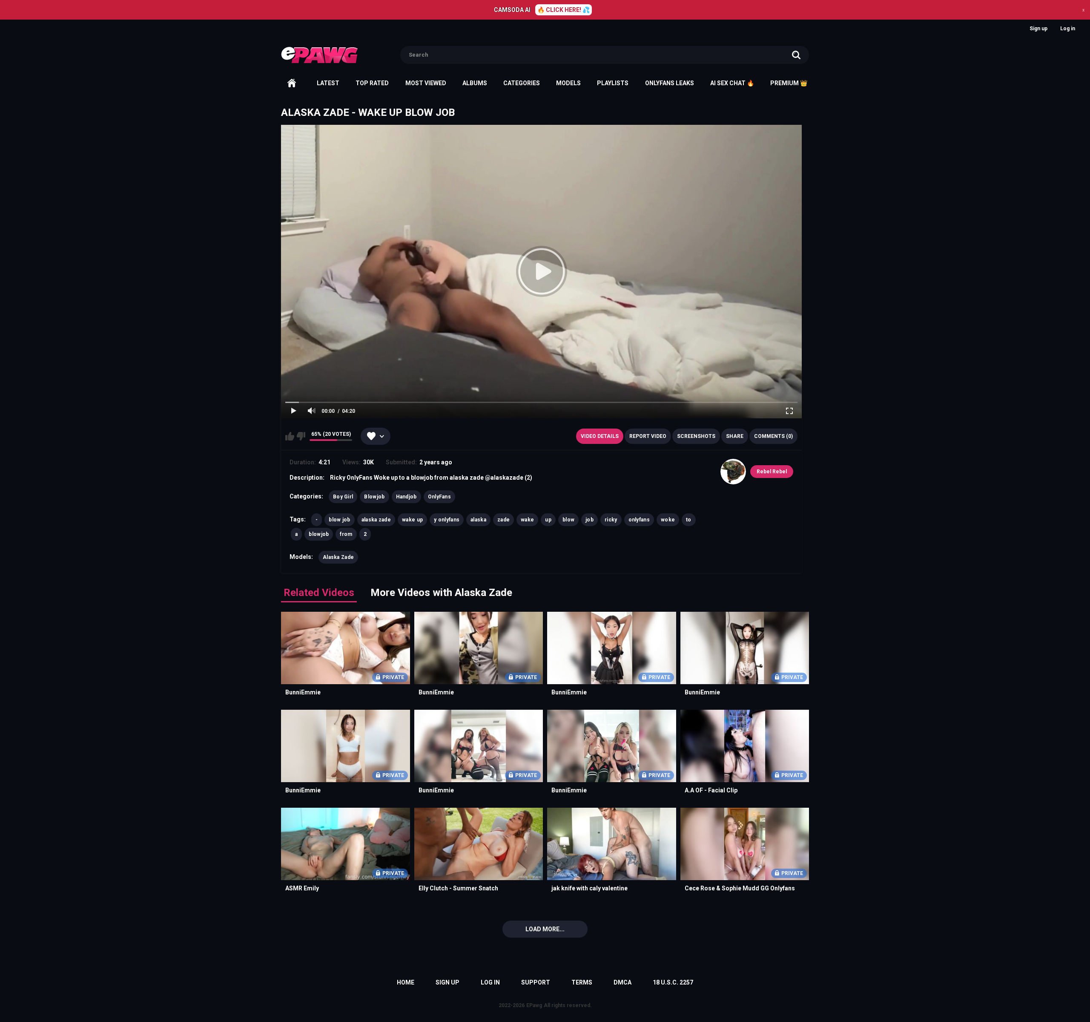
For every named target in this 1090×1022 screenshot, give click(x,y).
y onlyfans (446, 520)
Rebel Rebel (772, 472)
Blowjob (374, 497)
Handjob (406, 497)
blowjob (319, 534)
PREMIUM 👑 (788, 83)
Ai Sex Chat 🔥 (732, 83)
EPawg (534, 1005)
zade (503, 520)
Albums (474, 83)
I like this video (289, 436)
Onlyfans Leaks (669, 83)
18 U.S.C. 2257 (673, 982)
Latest (328, 83)
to (688, 520)
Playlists (612, 83)
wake (527, 520)
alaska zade (376, 520)
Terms (581, 982)
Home (291, 83)
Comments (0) (773, 436)
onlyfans (639, 520)
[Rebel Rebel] (733, 471)
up (548, 520)
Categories (521, 83)
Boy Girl (343, 497)
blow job (339, 520)
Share (734, 436)
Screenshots (696, 436)
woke (668, 520)
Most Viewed (425, 83)
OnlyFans (439, 497)
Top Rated (372, 83)
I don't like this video (300, 436)
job (589, 520)
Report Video (647, 436)
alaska (478, 520)
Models (568, 83)
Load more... (545, 929)
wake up (412, 520)
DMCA (622, 982)
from (346, 534)
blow (568, 520)
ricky (611, 520)
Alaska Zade (338, 557)
